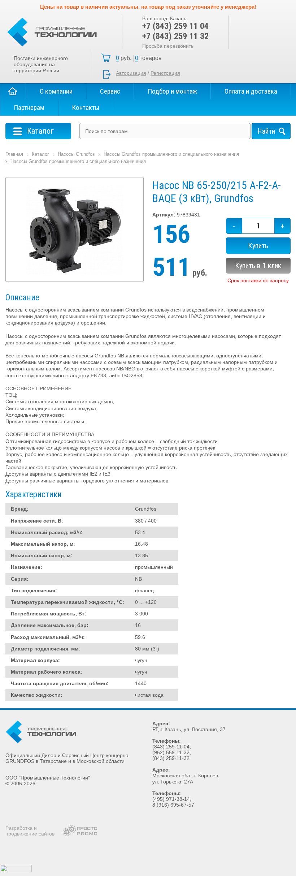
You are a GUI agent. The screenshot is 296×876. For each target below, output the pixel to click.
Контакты (86, 107)
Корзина (140, 58)
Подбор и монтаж (172, 91)
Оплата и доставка (251, 91)
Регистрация (165, 73)
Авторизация (131, 73)
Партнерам (29, 107)
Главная (13, 91)
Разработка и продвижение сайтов (30, 831)
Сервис (110, 91)
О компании (56, 91)
